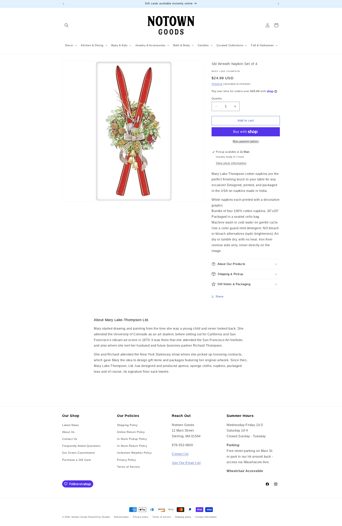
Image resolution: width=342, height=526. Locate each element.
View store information (231, 163)
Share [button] (220, 296)
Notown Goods (79, 517)
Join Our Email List (186, 463)
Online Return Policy (131, 432)
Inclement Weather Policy (134, 452)
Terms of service (161, 517)
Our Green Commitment (78, 452)
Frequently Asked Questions (81, 445)
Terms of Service (128, 466)
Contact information (206, 517)
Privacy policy (140, 517)
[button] (66, 25)
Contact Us (69, 438)
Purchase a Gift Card (76, 459)
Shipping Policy (127, 425)
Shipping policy (183, 517)
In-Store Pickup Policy (132, 438)
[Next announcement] (278, 4)
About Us (68, 432)
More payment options (246, 141)
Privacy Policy (126, 459)
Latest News (70, 425)
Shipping (217, 84)
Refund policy (121, 517)
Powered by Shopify (99, 517)
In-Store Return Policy (132, 445)
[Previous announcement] (63, 4)
